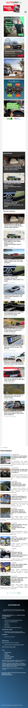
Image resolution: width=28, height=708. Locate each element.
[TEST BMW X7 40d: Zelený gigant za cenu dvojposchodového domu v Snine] (14, 182)
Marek (12, 189)
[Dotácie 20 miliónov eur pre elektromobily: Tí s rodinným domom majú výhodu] (5, 532)
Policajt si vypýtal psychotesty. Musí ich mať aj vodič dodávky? (14, 363)
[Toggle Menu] (25, 12)
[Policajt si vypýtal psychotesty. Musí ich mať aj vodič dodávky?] (14, 361)
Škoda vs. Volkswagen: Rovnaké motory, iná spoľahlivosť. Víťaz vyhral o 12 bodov (13, 204)
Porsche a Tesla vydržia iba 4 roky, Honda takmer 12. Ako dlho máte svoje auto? (14, 379)
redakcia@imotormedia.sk (17, 627)
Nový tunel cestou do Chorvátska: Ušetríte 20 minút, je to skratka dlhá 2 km (18, 512)
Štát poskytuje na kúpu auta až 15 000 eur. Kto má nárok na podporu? (19, 471)
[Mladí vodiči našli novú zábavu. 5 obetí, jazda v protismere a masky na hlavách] (14, 327)
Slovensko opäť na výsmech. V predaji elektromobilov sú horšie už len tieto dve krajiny (19, 554)
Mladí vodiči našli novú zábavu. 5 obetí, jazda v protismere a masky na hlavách (14, 330)
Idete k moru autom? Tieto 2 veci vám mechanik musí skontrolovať (19, 539)
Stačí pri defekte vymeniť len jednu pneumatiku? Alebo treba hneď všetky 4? (14, 413)
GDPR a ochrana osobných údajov (9, 646)
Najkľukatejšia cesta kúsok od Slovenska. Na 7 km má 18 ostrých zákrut (13, 396)
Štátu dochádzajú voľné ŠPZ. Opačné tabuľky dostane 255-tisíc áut (13, 347)
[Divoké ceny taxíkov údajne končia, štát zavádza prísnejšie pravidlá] (5, 571)
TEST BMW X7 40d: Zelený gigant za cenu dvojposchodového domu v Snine (12, 186)
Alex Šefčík (13, 171)
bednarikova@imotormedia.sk (16, 620)
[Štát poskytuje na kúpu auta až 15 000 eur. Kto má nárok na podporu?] (5, 476)
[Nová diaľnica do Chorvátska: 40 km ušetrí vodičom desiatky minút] (5, 490)
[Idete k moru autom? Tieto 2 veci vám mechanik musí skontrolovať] (5, 545)
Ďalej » (19, 593)
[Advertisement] (14, 135)
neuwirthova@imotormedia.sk (18, 644)
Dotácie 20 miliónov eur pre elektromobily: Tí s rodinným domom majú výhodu (19, 527)
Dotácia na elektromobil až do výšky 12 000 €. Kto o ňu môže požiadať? (13, 261)
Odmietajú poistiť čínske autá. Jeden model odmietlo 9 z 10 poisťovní (13, 296)
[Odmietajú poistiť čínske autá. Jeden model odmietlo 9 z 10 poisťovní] (14, 294)
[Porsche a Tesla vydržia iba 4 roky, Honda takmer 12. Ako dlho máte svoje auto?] (14, 377)
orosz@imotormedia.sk (13, 621)
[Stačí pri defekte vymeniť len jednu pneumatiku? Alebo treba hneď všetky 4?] (14, 410)
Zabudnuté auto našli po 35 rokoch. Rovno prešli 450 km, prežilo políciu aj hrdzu (13, 168)
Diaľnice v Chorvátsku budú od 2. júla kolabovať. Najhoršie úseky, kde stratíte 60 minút (19, 580)
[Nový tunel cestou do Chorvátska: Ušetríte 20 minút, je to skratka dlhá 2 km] (5, 517)
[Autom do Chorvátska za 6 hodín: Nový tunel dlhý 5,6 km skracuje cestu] (5, 503)
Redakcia (13, 299)
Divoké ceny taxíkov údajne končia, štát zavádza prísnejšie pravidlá (19, 566)
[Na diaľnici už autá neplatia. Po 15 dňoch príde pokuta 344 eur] (5, 463)
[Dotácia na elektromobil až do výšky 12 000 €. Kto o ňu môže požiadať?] (14, 258)
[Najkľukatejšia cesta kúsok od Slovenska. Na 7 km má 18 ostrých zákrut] (14, 393)
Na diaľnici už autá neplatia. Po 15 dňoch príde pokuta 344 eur (19, 457)
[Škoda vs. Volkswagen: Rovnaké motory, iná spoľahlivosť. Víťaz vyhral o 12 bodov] (14, 201)
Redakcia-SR (13, 264)
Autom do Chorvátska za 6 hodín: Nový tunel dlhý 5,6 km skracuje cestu (19, 498)
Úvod (1, 447)
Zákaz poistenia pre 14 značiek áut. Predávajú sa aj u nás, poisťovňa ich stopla (13, 313)
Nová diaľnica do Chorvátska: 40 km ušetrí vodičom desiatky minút (18, 484)
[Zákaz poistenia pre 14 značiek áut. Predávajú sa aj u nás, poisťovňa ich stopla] (14, 311)
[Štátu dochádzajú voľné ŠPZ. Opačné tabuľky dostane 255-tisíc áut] (14, 344)
